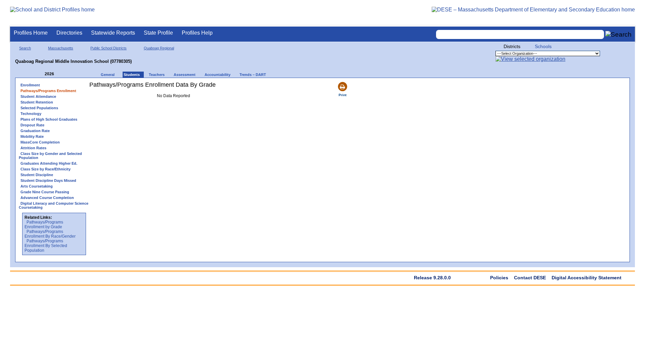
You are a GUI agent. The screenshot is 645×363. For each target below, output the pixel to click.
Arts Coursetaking (36, 186)
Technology (30, 114)
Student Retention (36, 102)
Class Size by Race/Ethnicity (45, 169)
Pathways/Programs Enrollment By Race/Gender (50, 234)
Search (25, 48)
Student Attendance (38, 96)
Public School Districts (108, 48)
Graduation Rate (35, 131)
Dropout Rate (32, 125)
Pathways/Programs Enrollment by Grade (44, 224)
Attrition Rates (33, 148)
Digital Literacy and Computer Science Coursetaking (53, 205)
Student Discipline (36, 175)
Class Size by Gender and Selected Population (50, 156)
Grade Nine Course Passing (44, 192)
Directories (69, 33)
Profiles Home (31, 33)
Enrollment (30, 85)
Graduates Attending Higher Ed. (48, 163)
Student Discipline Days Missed (48, 180)
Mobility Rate (32, 136)
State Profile (158, 33)
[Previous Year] (40, 74)
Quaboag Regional (159, 48)
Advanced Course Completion (47, 198)
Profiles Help (197, 33)
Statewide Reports (113, 33)
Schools (543, 46)
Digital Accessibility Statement (586, 277)
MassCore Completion (40, 142)
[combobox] (520, 34)
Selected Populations (39, 108)
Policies (499, 277)
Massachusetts (60, 48)
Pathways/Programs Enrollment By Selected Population (46, 246)
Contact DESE (530, 277)
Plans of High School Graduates (48, 119)
